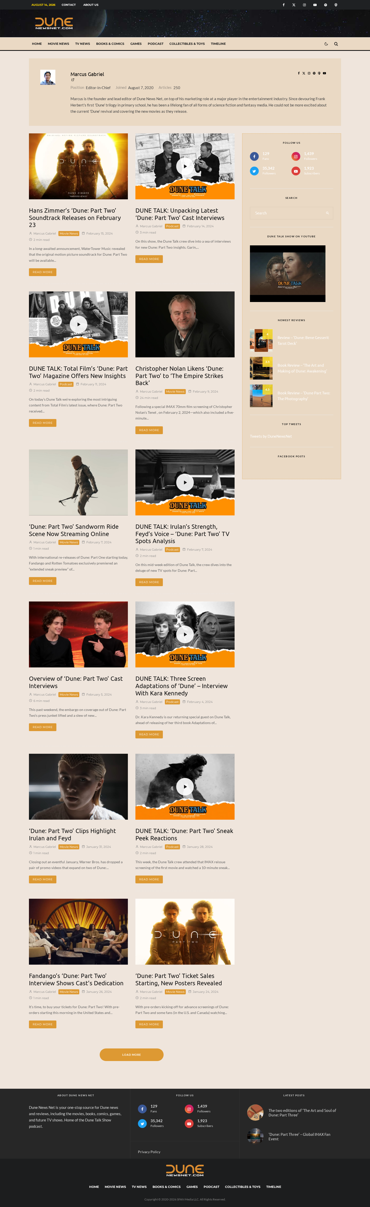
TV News (82, 44)
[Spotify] (325, 5)
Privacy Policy (149, 1152)
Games (136, 44)
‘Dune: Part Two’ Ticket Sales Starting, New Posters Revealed (178, 979)
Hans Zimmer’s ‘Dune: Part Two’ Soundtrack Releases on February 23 (75, 218)
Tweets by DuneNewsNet (271, 436)
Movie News (58, 44)
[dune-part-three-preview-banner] (255, 1136)
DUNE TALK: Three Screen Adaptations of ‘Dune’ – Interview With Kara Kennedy (181, 686)
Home (37, 44)
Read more (43, 272)
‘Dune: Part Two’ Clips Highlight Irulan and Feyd (72, 834)
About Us (90, 5)
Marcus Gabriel (87, 74)
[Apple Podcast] (336, 5)
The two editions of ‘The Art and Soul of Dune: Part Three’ (302, 1112)
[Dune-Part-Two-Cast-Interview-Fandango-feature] (78, 932)
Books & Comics (110, 44)
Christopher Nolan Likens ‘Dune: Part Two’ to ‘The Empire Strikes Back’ (179, 376)
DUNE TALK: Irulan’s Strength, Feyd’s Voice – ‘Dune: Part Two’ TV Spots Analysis (182, 534)
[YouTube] (315, 5)
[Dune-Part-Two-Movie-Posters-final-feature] (184, 932)
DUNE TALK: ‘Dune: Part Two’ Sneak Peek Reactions (184, 834)
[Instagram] (304, 5)
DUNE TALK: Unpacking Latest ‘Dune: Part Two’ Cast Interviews (180, 214)
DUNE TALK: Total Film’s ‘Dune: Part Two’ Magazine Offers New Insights (78, 372)
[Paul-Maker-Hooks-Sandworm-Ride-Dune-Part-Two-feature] (78, 482)
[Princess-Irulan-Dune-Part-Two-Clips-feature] (78, 787)
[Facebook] (283, 5)
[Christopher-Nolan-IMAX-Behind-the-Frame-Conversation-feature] (184, 324)
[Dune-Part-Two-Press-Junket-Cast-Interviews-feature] (78, 634)
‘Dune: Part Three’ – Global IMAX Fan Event (299, 1136)
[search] (327, 213)
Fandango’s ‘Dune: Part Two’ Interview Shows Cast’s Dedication (76, 979)
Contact (69, 5)
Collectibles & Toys (187, 44)
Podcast (155, 44)
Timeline (218, 44)
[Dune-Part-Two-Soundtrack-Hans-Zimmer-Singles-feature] (78, 166)
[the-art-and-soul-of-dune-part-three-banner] (255, 1112)
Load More (131, 1054)
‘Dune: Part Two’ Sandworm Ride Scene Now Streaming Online (74, 530)
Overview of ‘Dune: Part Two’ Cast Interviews (76, 682)
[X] (293, 5)
